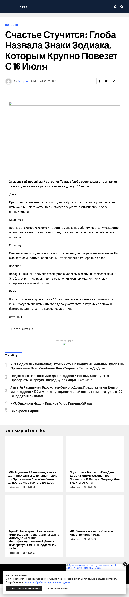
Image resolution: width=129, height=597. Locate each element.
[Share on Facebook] (99, 81)
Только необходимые (57, 588)
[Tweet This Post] (106, 81)
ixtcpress (24, 81)
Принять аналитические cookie (24, 588)
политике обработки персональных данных (48, 582)
